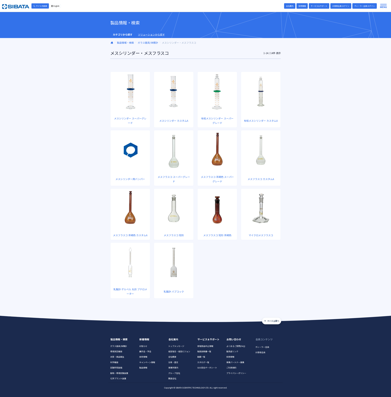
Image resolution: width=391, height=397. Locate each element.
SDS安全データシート (207, 367)
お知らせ (143, 346)
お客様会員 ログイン (340, 6)
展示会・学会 (145, 351)
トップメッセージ (176, 346)
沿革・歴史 (173, 362)
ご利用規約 (231, 367)
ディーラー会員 (262, 347)
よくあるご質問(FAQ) (235, 346)
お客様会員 (260, 352)
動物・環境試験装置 (119, 373)
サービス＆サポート (319, 6)
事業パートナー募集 (235, 362)
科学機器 (114, 362)
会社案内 (289, 6)
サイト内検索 (41, 6)
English (56, 6)
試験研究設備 (116, 367)
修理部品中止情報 (205, 346)
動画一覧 (201, 356)
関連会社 (172, 378)
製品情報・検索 (125, 42)
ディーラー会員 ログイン (364, 6)
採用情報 (302, 6)
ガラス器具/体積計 (148, 42)
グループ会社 (174, 373)
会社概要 (172, 356)
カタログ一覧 (203, 362)
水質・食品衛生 (117, 356)
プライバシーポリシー (236, 373)
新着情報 (144, 339)
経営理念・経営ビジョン (179, 351)
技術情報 (143, 356)
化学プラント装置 (118, 378)
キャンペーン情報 (147, 362)
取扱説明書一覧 (204, 351)
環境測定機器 (116, 351)
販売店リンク (232, 351)
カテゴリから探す (122, 34)
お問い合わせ (234, 339)
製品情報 (143, 367)
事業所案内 (173, 367)
